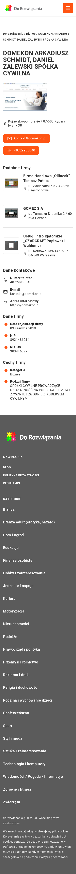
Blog (7, 467)
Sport (7, 726)
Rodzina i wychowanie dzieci (27, 700)
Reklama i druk (16, 675)
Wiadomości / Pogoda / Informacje (33, 776)
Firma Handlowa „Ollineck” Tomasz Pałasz (46, 178)
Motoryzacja (14, 611)
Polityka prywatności (21, 475)
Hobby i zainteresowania (24, 573)
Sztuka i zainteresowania (24, 751)
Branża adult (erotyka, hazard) (29, 522)
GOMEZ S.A (33, 208)
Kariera (9, 598)
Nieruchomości (16, 624)
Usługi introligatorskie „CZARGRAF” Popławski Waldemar (44, 241)
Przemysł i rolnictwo (20, 662)
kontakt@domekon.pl (30, 138)
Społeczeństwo (16, 713)
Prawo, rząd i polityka (21, 649)
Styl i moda (12, 738)
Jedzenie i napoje (18, 586)
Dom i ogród (13, 535)
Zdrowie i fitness (17, 789)
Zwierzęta (11, 802)
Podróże (10, 637)
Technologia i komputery (24, 764)
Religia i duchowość (20, 687)
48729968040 (24, 150)
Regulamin (11, 483)
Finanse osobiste (17, 560)
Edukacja (11, 547)
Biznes (15, 374)
